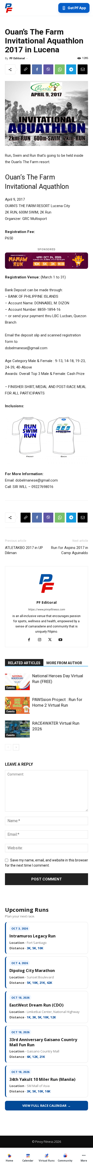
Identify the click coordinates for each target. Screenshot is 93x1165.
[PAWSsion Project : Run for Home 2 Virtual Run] (17, 705)
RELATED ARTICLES (24, 663)
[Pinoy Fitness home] (8, 8)
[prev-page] (8, 747)
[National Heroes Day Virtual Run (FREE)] (17, 681)
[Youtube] (62, 640)
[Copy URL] (26, 69)
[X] (52, 640)
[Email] (83, 69)
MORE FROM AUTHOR (64, 663)
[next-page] (16, 747)
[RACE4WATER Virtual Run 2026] (17, 729)
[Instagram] (41, 640)
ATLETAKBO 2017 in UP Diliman (24, 550)
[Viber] (48, 69)
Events (10, 687)
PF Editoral (17, 58)
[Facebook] (37, 69)
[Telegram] (71, 69)
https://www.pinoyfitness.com (46, 609)
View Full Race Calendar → (46, 1105)
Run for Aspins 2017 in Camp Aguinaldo (69, 550)
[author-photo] (47, 595)
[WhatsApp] (60, 69)
